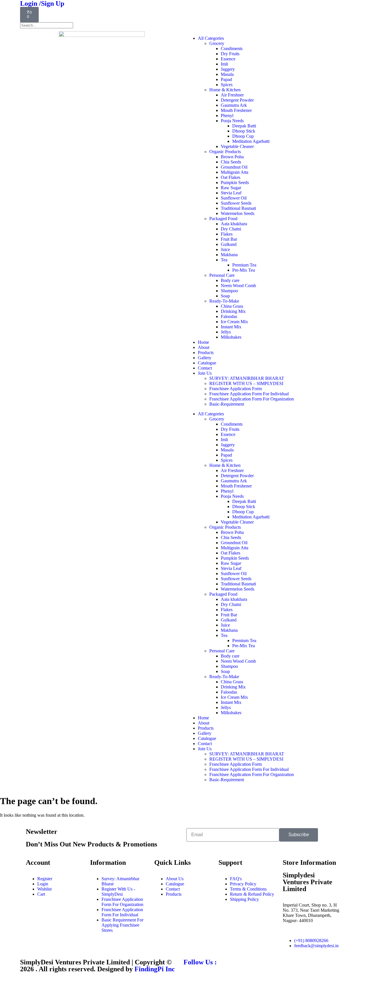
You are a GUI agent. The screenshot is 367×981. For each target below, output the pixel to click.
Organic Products (225, 151)
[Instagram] (206, 973)
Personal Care (222, 275)
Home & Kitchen (225, 89)
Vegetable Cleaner (237, 146)
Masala (227, 74)
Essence (228, 58)
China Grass (232, 306)
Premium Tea (244, 264)
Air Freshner (232, 94)
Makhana (229, 254)
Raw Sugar (231, 187)
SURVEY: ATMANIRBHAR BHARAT (246, 378)
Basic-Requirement (226, 404)
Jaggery (228, 69)
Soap (225, 295)
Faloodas (229, 316)
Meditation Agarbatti (251, 141)
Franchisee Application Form (235, 388)
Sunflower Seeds (236, 203)
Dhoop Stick (243, 131)
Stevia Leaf (231, 192)
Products (206, 352)
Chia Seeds (231, 161)
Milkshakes (231, 337)
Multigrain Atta (234, 172)
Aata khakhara (234, 223)
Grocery (216, 43)
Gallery (204, 357)
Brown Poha (232, 156)
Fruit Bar (229, 239)
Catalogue (207, 362)
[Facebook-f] (191, 973)
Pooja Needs (232, 120)
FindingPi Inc (154, 969)
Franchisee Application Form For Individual (249, 393)
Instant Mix (231, 326)
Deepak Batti (244, 125)
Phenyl (227, 115)
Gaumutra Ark (234, 105)
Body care (230, 280)
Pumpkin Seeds (235, 182)
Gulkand (229, 244)
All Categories (211, 38)
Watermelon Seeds (237, 213)
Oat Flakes (230, 177)
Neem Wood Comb (238, 285)
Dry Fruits (230, 53)
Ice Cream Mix (234, 321)
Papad (226, 79)
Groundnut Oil (234, 167)
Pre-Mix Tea (243, 270)
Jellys (226, 331)
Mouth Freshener (236, 110)
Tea (224, 259)
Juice (225, 249)
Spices (227, 84)
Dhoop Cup (243, 136)
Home (203, 342)
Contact (205, 368)
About (203, 347)
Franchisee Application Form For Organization (251, 398)
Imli (224, 64)
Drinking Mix (233, 311)
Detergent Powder (237, 100)
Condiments (232, 48)
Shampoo (229, 290)
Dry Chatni (231, 228)
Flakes (227, 234)
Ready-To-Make (224, 301)
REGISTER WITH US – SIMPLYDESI (246, 383)
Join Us (205, 373)
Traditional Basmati (238, 208)
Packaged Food (223, 218)
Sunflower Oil (234, 198)
